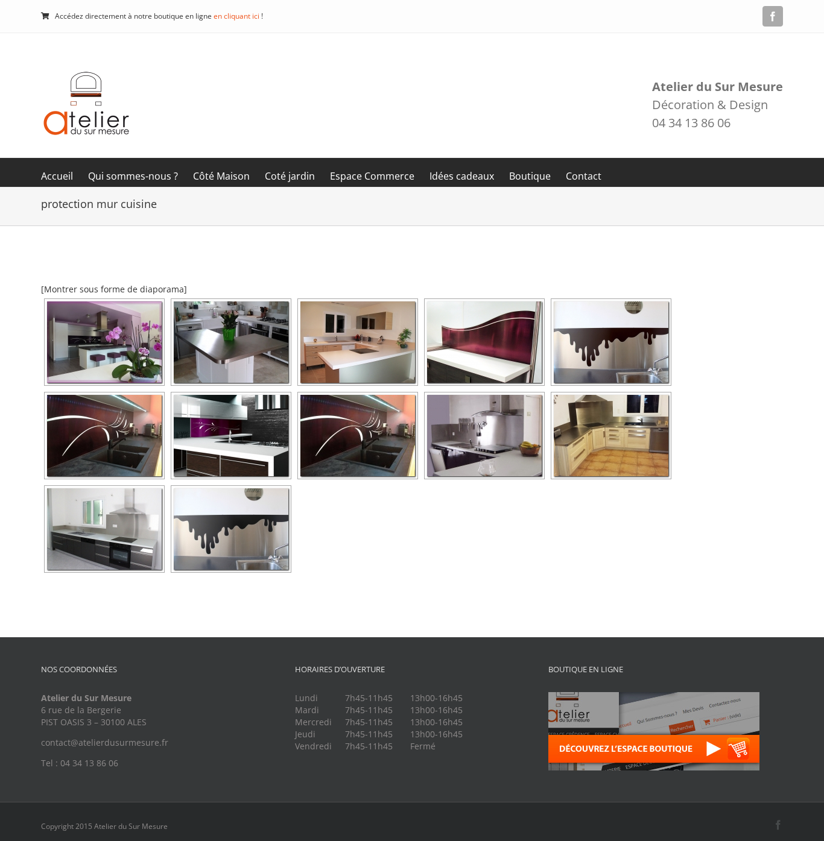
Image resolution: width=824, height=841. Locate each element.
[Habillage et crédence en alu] (357, 342)
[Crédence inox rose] (484, 342)
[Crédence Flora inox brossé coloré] (104, 342)
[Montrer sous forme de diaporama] (114, 289)
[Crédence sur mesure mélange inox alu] (231, 529)
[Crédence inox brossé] (484, 435)
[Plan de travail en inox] (231, 342)
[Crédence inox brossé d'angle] (611, 435)
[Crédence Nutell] (611, 342)
